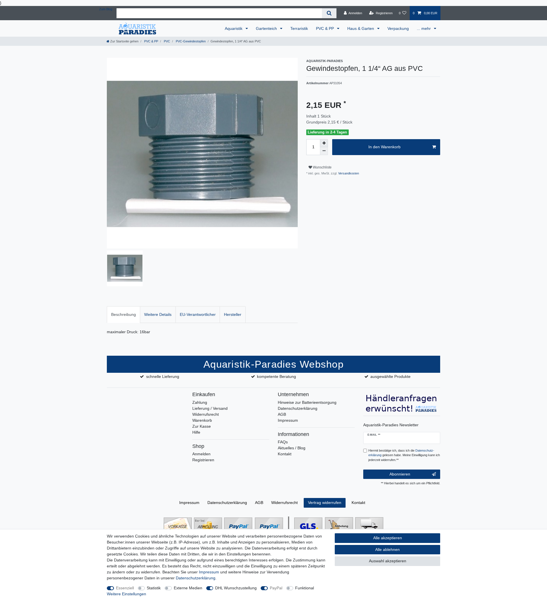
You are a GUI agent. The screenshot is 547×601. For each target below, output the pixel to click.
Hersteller (232, 314)
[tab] (123, 314)
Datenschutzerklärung (297, 408)
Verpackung (398, 28)
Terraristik (299, 28)
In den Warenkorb (384, 147)
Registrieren (203, 460)
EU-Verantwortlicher (198, 314)
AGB (282, 414)
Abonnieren (399, 474)
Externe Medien (188, 588)
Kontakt (284, 454)
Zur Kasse (201, 426)
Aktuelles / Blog (291, 448)
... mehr (424, 28)
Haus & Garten (361, 28)
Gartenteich (267, 28)
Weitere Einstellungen (126, 594)
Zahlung (199, 402)
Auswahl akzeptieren (387, 561)
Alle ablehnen (387, 549)
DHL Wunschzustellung (236, 588)
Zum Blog (105, 9)
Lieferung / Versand (210, 408)
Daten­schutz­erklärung (227, 502)
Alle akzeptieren (387, 538)
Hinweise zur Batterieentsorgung (307, 402)
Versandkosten (348, 173)
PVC (166, 41)
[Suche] (329, 13)
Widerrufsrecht (205, 414)
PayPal (276, 588)
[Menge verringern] (324, 151)
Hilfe (196, 432)
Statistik (154, 588)
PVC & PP (325, 28)
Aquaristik (234, 28)
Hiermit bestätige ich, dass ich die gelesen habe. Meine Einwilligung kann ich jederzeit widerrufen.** (404, 455)
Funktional (304, 588)
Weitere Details (158, 314)
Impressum (288, 420)
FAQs (283, 442)
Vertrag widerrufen (324, 502)
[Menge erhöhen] (324, 143)
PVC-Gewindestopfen (190, 41)
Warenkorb (202, 420)
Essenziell (125, 588)
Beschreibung (123, 314)
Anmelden (201, 454)
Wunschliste (322, 167)
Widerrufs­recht (284, 502)
